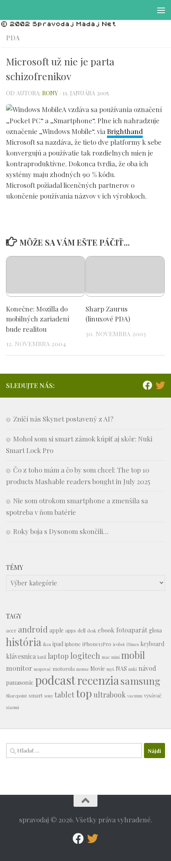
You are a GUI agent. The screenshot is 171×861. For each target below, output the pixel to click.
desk (91, 631)
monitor (19, 667)
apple (56, 630)
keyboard (152, 644)
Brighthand (125, 131)
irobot (119, 644)
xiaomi (12, 707)
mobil (133, 655)
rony (50, 93)
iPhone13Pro (96, 643)
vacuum (134, 696)
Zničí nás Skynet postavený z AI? (63, 418)
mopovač (42, 669)
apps (70, 630)
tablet (64, 694)
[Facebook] (147, 385)
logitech (85, 655)
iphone (73, 643)
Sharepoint (16, 696)
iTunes (132, 644)
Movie (97, 668)
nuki (132, 669)
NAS (121, 668)
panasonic (19, 682)
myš (110, 669)
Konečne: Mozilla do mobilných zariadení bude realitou (37, 318)
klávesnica (21, 656)
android (33, 629)
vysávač (152, 695)
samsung (140, 680)
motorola (63, 668)
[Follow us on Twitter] (160, 385)
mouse (82, 669)
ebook (106, 630)
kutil (41, 657)
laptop (58, 655)
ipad (57, 644)
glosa (155, 630)
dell (82, 630)
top (84, 693)
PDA (13, 37)
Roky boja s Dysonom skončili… (61, 531)
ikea (47, 644)
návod (147, 668)
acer (11, 630)
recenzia (98, 680)
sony (48, 696)
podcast (55, 680)
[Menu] (161, 10)
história (23, 641)
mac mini (111, 657)
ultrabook (109, 694)
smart (36, 695)
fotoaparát (131, 630)
